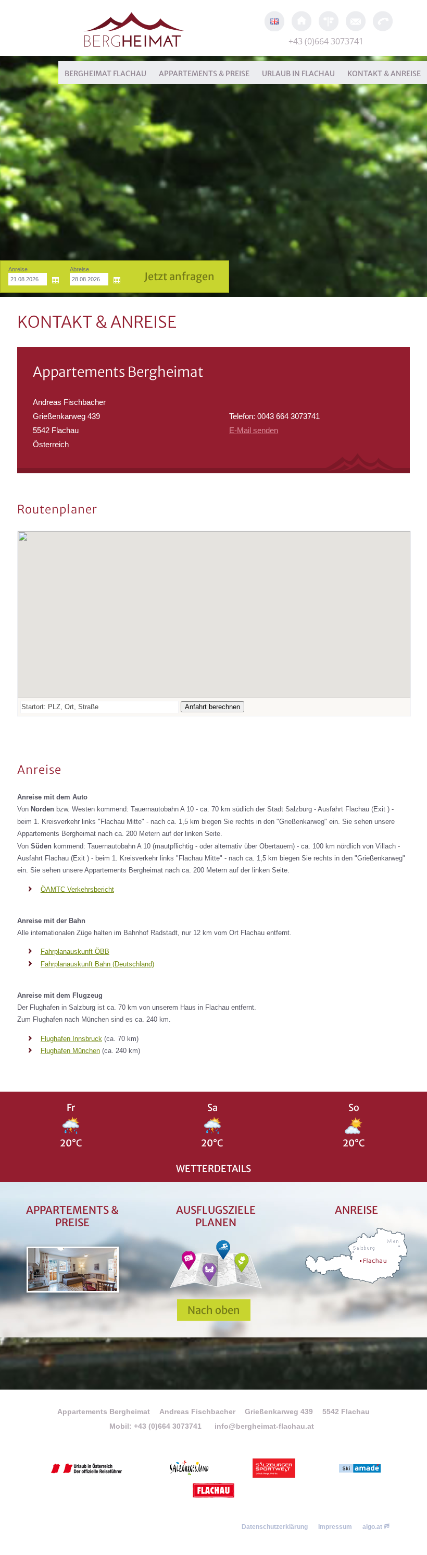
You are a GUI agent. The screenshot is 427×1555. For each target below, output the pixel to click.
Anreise (18, 269)
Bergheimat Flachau (105, 73)
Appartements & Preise (204, 73)
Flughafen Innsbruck (71, 1039)
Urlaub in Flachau (298, 73)
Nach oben (213, 1310)
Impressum (335, 1526)
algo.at (373, 1526)
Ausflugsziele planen (216, 1216)
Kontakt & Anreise (384, 73)
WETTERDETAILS (213, 1169)
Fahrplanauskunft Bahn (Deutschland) (97, 964)
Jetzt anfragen (179, 276)
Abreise (79, 269)
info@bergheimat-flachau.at (264, 1426)
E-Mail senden (253, 430)
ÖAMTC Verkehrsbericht (77, 889)
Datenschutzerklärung (275, 1526)
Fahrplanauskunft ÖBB (75, 951)
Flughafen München (70, 1051)
